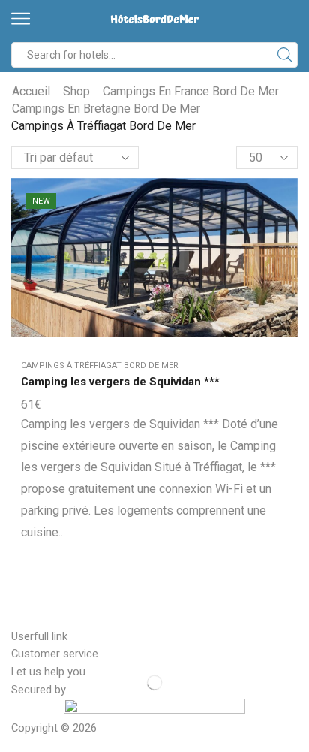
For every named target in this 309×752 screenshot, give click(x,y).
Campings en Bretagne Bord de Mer (106, 108)
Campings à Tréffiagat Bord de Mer (99, 365)
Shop (76, 91)
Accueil (31, 91)
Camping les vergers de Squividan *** (120, 381)
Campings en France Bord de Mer (191, 91)
